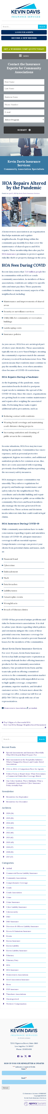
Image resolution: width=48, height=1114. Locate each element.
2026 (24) (10, 813)
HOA (8, 965)
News (8, 984)
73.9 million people (33, 271)
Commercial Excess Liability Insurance (22, 873)
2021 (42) (9, 837)
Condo (9, 888)
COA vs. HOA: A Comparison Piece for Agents (25, 769)
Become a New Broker (24, 38)
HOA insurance (9, 254)
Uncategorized (12, 999)
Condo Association (14, 892)
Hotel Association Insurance (17, 980)
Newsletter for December (17, 802)
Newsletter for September (17, 797)
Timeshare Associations (16, 994)
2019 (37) (9, 847)
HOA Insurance (12, 970)
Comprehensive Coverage (17, 883)
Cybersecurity (12, 912)
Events (9, 936)
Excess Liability (12, 946)
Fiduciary (10, 955)
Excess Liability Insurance (16, 951)
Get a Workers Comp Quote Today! (24, 49)
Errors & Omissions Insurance (18, 931)
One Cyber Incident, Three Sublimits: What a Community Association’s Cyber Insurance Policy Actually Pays (24, 783)
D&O (8, 917)
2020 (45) (10, 842)
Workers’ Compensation (16, 1004)
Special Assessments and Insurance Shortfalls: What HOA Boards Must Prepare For (25, 754)
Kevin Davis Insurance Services (29, 193)
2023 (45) (10, 828)
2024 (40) (10, 823)
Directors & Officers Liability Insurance (22, 926)
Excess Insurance (13, 941)
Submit (22, 130)
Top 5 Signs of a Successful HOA (16, 722)
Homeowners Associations (15, 708)
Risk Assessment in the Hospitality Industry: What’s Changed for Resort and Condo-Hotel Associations (25, 762)
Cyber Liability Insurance (16, 907)
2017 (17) (9, 857)
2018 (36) (9, 852)
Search (42, 27)
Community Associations (16, 878)
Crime (8, 897)
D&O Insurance (12, 921)
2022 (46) (10, 833)
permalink (33, 708)
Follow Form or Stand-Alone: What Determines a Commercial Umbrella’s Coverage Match (26, 775)
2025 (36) (10, 818)
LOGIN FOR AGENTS (24, 32)
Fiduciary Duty (12, 960)
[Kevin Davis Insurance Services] (24, 10)
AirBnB (9, 868)
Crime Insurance (13, 902)
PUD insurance (12, 989)
